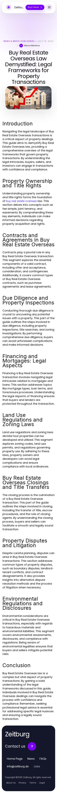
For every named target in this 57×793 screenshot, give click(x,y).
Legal (42, 782)
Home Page (14, 759)
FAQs (43, 759)
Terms (32, 782)
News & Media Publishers (19, 41)
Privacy (22, 782)
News (31, 759)
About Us (11, 782)
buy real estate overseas (21, 201)
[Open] (49, 7)
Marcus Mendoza (32, 45)
